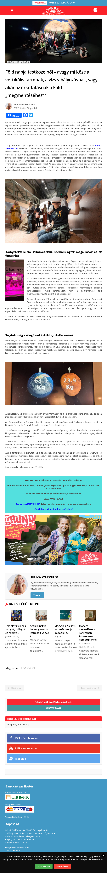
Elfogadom (44, 866)
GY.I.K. (26, 817)
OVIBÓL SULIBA (40, 3)
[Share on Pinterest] (33, 668)
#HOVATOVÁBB (53, 707)
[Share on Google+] (29, 668)
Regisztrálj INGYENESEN (28, 503)
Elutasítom (62, 866)
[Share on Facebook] (21, 668)
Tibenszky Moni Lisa (24, 104)
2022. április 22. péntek (25, 108)
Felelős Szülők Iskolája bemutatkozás (53, 702)
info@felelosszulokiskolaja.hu (17, 847)
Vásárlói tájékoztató (13, 817)
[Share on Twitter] (24, 668)
